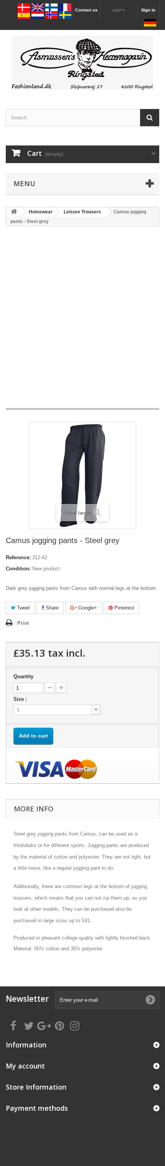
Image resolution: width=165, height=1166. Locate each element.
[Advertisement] (82, 320)
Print (23, 623)
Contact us (86, 10)
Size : (20, 699)
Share (51, 608)
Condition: (18, 568)
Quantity (23, 676)
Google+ (87, 608)
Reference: (18, 557)
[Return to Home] (14, 212)
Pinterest (123, 608)
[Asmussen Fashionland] (82, 63)
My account (25, 1065)
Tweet (22, 608)
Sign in (148, 10)
